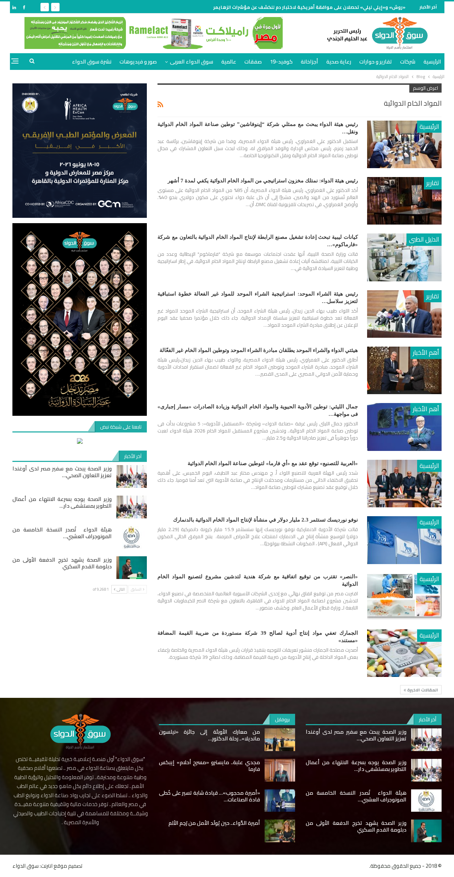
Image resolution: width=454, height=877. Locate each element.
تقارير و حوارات (375, 61)
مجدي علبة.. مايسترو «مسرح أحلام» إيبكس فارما (209, 765)
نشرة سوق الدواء (91, 61)
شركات (407, 61)
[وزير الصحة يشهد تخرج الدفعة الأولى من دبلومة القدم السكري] (131, 567)
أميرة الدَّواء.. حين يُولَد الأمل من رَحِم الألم (214, 823)
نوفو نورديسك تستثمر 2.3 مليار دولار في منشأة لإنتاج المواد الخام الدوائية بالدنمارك (265, 520)
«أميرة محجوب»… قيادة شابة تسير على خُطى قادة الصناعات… (209, 796)
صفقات (253, 61)
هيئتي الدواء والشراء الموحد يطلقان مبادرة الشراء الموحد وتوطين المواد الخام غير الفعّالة (259, 350)
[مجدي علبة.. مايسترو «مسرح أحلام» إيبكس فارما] (280, 770)
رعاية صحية (338, 61)
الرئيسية (432, 61)
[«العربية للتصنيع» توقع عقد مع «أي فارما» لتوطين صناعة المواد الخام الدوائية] (404, 483)
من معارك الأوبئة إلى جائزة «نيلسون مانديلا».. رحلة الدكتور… (209, 735)
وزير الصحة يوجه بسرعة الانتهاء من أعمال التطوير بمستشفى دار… (62, 502)
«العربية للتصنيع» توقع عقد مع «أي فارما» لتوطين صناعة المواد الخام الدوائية (273, 463)
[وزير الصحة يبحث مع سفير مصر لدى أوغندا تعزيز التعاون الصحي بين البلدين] (131, 476)
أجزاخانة (309, 61)
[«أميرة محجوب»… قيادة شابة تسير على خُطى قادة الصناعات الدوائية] (280, 800)
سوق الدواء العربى (191, 61)
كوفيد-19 (281, 61)
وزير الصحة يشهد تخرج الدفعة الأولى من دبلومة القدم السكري (62, 563)
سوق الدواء (25, 866)
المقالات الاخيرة (422, 690)
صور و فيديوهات (138, 61)
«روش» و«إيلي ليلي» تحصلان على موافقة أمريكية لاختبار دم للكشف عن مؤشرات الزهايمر (309, 7)
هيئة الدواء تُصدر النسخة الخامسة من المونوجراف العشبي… (62, 532)
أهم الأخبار (426, 352)
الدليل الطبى (424, 239)
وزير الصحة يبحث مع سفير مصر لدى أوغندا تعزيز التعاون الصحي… (62, 471)
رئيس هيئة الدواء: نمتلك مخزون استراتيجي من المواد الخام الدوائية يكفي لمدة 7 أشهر (263, 180)
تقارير (432, 183)
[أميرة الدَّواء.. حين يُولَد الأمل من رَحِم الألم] (280, 831)
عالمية (228, 61)
